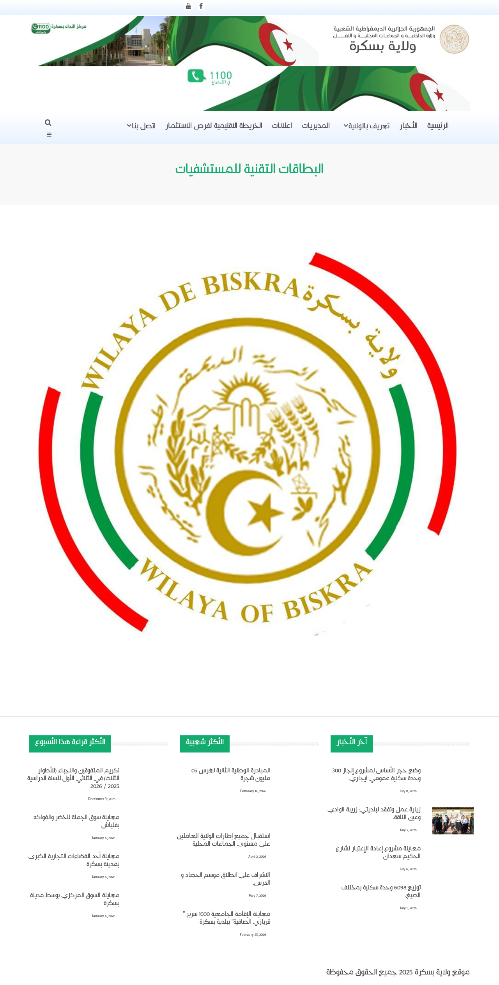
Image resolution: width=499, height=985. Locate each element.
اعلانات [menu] (282, 128)
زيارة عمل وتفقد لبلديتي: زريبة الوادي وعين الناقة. (374, 815)
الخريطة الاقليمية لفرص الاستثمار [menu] (213, 128)
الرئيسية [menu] (438, 128)
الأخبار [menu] (409, 128)
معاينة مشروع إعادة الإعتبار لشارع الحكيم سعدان (378, 854)
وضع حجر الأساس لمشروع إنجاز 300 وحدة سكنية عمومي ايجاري (376, 776)
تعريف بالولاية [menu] (369, 128)
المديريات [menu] (316, 128)
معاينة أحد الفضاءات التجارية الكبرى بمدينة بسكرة (73, 861)
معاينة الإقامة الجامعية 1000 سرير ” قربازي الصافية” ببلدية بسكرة (226, 919)
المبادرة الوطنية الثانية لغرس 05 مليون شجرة (230, 776)
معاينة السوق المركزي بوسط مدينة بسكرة (74, 900)
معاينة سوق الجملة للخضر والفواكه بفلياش (76, 822)
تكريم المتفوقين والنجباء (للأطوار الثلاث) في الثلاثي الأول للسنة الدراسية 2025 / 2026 (73, 779)
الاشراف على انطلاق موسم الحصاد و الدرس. (225, 880)
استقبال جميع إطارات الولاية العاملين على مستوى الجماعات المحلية (223, 841)
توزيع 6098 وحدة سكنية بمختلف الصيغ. (381, 893)
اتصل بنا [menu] (144, 128)
